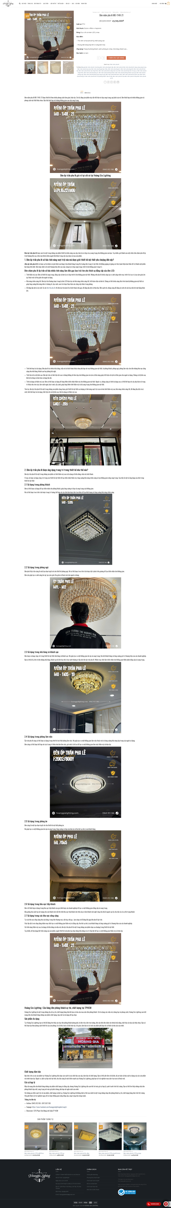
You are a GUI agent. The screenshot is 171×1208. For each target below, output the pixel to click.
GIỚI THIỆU (24, 3)
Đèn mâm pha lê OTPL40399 (132, 1153)
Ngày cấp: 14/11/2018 (62, 1180)
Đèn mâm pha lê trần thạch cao (131, 74)
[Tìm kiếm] (19, 3)
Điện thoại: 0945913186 (62, 1191)
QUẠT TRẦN (45, 3)
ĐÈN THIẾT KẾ (53, 3)
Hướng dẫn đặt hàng (92, 1174)
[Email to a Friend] (111, 82)
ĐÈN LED (67, 3)
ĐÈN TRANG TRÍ (37, 3)
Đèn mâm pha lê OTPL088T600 (34, 1153)
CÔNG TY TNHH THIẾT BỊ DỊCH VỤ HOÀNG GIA (68, 1174)
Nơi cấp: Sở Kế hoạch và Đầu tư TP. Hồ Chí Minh (68, 1183)
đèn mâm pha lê (118, 67)
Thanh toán (84, 3)
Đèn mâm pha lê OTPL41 (56, 1153)
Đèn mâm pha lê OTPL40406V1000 (109, 1153)
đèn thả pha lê (51, 287)
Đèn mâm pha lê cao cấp (84, 69)
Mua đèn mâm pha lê (128, 76)
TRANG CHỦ (30, 3)
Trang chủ (96, 12)
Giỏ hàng (77, 3)
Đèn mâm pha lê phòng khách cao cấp (125, 72)
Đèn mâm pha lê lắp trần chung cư (127, 70)
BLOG (73, 3)
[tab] (82, 93)
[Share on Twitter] (108, 82)
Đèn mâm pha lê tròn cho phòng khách (95, 76)
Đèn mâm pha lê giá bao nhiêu (99, 69)
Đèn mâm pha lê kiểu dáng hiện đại (108, 70)
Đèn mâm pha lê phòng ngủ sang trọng (94, 74)
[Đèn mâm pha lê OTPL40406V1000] (110, 1136)
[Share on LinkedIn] (117, 82)
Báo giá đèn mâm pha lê (87, 67)
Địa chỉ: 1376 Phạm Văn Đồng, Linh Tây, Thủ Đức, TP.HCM (68, 1187)
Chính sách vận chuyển (93, 1180)
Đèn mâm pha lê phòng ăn (91, 72)
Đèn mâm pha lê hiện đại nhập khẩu (88, 70)
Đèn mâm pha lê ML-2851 (81, 1153)
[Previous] (27, 35)
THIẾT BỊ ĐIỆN (60, 3)
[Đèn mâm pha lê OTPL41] (60, 1136)
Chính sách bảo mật (92, 1186)
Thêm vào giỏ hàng (116, 58)
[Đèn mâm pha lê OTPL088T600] (35, 1136)
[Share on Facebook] (105, 82)
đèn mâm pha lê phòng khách (107, 72)
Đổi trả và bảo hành (92, 1183)
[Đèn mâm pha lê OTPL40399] (135, 1136)
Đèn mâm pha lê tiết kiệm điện (114, 74)
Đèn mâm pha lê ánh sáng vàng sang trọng (134, 67)
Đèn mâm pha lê (125, 12)
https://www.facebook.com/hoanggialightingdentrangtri (49, 1107)
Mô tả (82, 93)
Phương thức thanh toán (93, 1177)
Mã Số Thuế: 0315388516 (62, 1177)
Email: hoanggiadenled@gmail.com (65, 1194)
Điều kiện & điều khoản (93, 1189)
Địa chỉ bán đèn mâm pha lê (114, 76)
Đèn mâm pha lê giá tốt (127, 69)
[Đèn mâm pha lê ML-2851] (85, 1136)
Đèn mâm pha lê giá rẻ (114, 69)
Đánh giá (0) (87, 93)
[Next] (70, 35)
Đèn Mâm (115, 12)
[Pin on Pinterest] (114, 82)
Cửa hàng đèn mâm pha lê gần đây (104, 67)
